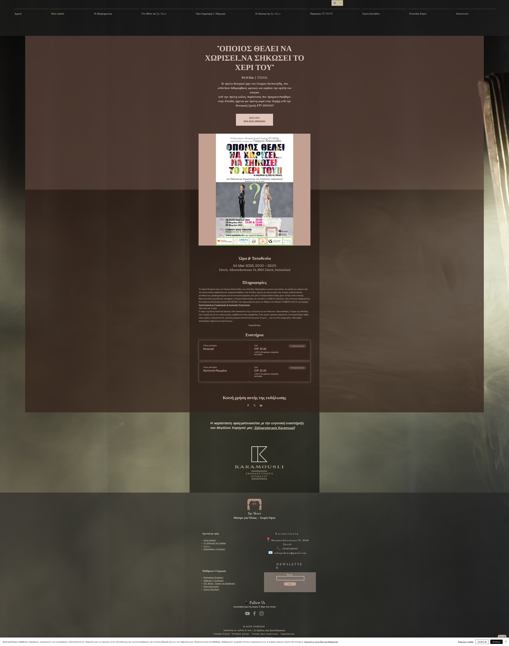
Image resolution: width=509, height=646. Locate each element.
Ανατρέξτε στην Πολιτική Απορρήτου (321, 641)
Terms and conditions (265, 634)
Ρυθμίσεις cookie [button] (465, 641)
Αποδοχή (496, 641)
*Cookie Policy (221, 634)
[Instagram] (261, 613)
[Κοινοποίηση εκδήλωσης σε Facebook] (248, 405)
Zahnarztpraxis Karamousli (274, 428)
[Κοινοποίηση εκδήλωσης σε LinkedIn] (261, 405)
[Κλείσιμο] (505, 642)
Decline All (482, 641)
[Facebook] (254, 613)
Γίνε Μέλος (209, 584)
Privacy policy (240, 634)
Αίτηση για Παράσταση (225, 584)
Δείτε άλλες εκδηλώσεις (254, 121)
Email (290, 575)
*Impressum (288, 634)
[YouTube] (247, 613)
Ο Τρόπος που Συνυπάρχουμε (269, 630)
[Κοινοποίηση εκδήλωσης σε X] (254, 405)
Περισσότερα (254, 325)
